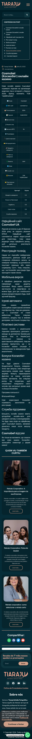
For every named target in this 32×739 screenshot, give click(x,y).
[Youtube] (18, 683)
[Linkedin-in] (24, 683)
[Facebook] (13, 683)
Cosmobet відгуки (12, 56)
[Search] (27, 14)
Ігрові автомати (10, 45)
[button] (9, 640)
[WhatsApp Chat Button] (27, 735)
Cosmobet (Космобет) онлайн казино (15, 29)
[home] (12, 5)
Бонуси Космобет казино (13, 50)
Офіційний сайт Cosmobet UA (15, 37)
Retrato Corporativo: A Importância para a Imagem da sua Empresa (16, 491)
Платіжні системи (11, 48)
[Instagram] (8, 683)
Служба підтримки (11, 53)
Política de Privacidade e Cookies (16, 688)
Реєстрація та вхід (11, 40)
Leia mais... (16, 511)
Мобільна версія (11, 42)
